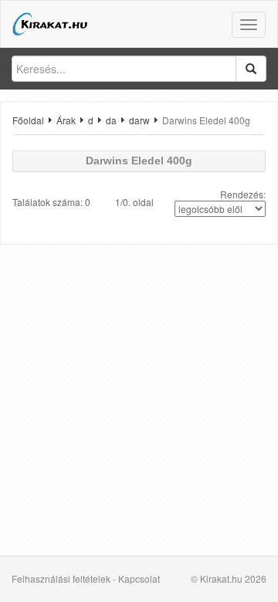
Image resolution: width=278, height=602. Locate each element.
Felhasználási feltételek (61, 578)
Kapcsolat (139, 578)
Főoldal (28, 120)
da (111, 120)
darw (139, 120)
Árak (66, 120)
